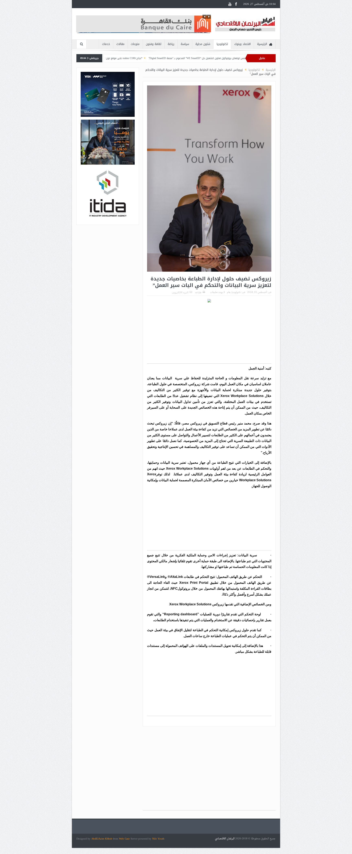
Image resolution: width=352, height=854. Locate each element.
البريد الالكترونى (180, 292)
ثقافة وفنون (153, 44)
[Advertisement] (209, 334)
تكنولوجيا (222, 44)
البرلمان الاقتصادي (225, 838)
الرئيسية (262, 44)
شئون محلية (202, 44)
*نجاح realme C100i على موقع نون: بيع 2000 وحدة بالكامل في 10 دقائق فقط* (140, 58)
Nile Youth (158, 838)
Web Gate (125, 838)
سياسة (185, 44)
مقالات (120, 44)
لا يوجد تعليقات (217, 292)
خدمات (106, 44)
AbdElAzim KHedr (102, 838)
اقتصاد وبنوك (242, 44)
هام (228, 292)
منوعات (135, 44)
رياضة (171, 44)
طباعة (198, 292)
